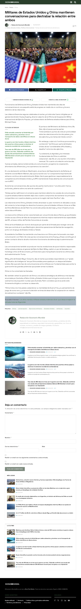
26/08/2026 (50, 352)
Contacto (21, 600)
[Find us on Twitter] (58, 600)
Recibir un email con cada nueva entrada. (19, 464)
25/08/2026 (20, 500)
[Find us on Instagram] (62, 600)
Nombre (8, 437)
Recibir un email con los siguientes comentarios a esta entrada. (26, 457)
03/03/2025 (20, 492)
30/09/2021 (36, 25)
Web (43, 446)
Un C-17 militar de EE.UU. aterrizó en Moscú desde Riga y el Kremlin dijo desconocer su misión (44, 513)
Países (11, 7)
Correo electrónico (12, 446)
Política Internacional (27, 28)
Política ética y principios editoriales (37, 600)
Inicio (6, 7)
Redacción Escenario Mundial (21, 25)
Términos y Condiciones (13, 602)
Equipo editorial (10, 600)
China (16, 7)
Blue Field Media (29, 589)
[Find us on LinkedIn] (65, 600)
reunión (67, 308)
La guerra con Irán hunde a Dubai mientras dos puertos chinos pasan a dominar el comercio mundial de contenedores (20, 144)
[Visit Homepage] (12, 2)
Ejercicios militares (35, 308)
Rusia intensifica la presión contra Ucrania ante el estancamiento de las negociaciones (43, 555)
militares (59, 308)
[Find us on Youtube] (69, 600)
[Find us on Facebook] (54, 600)
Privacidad (27, 602)
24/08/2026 (20, 484)
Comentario (9, 413)
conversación (22, 308)
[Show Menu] (71, 2)
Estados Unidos (15, 28)
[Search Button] (75, 2)
